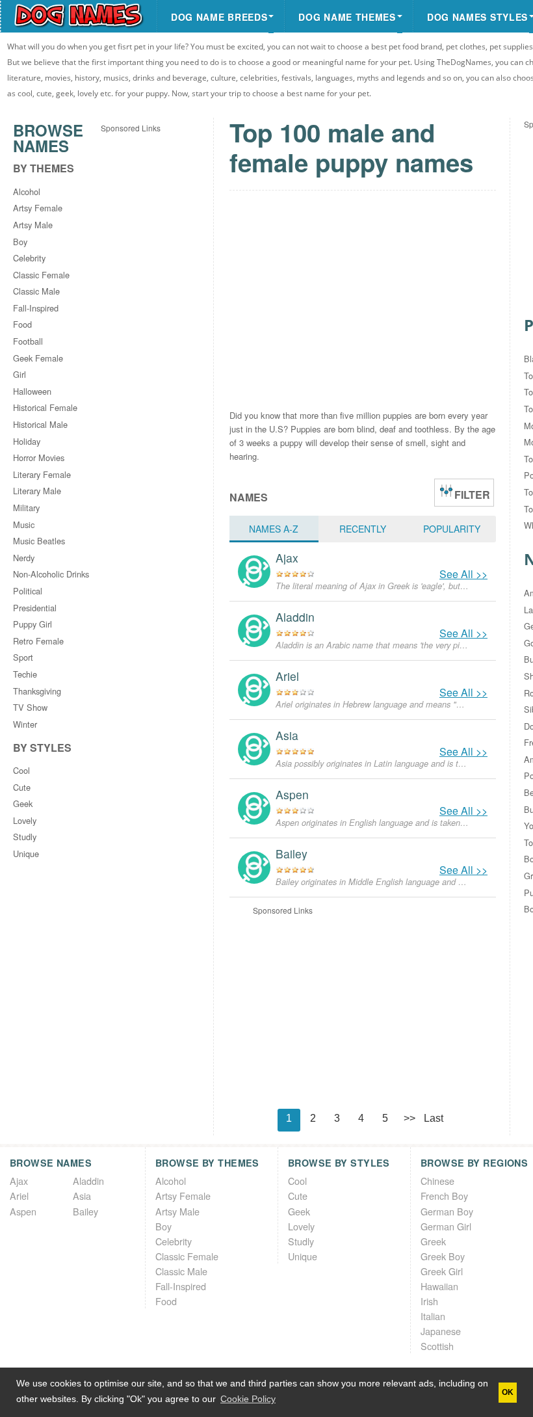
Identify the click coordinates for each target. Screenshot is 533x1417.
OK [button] (508, 1392)
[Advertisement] (153, 330)
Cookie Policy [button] (248, 1399)
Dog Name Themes (347, 16)
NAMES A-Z (273, 528)
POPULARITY (451, 528)
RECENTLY (362, 528)
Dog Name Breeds (219, 16)
